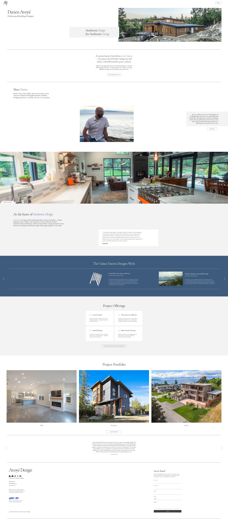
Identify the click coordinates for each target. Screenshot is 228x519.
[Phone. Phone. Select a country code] (155, 499)
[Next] (224, 279)
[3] (115, 458)
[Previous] (3, 279)
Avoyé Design (20, 470)
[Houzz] (10, 476)
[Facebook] (18, 476)
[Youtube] (12, 476)
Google (22, 478)
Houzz (17, 478)
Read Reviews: (12, 478)
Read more (105, 243)
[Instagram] (15, 476)
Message (155, 502)
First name (156, 480)
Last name (156, 485)
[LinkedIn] (20, 476)
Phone (155, 496)
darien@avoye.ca (13, 483)
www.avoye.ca (12, 485)
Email (155, 491)
